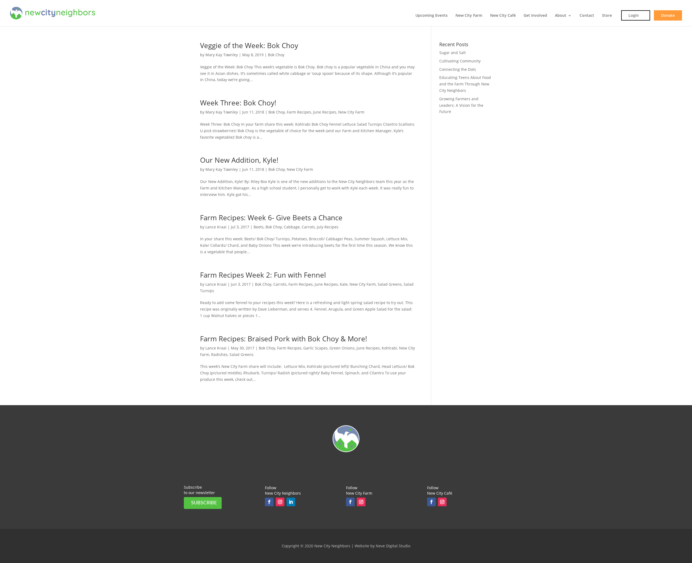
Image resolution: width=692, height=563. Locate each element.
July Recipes (327, 226)
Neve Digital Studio (393, 545)
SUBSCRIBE (204, 503)
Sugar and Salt (452, 52)
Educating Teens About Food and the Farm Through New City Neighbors (465, 84)
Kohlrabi (389, 348)
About (560, 16)
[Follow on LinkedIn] (291, 502)
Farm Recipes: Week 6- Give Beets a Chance (271, 217)
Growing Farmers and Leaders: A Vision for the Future (461, 105)
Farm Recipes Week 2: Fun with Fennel (263, 275)
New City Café (503, 16)
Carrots (308, 226)
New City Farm (468, 16)
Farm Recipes (299, 112)
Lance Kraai (216, 226)
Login (633, 15)
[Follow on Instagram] (280, 502)
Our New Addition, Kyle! (239, 160)
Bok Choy (276, 54)
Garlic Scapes (315, 348)
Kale (344, 284)
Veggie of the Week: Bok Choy (249, 45)
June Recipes (324, 112)
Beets (259, 226)
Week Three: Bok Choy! (238, 103)
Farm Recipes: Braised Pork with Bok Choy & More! (283, 339)
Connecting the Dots (457, 69)
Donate (668, 15)
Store (607, 16)
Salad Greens (390, 284)
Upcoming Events (431, 16)
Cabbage (292, 226)
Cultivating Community (460, 61)
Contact (587, 16)
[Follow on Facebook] (269, 502)
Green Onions (342, 348)
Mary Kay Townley (221, 54)
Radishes (219, 354)
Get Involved (535, 16)
